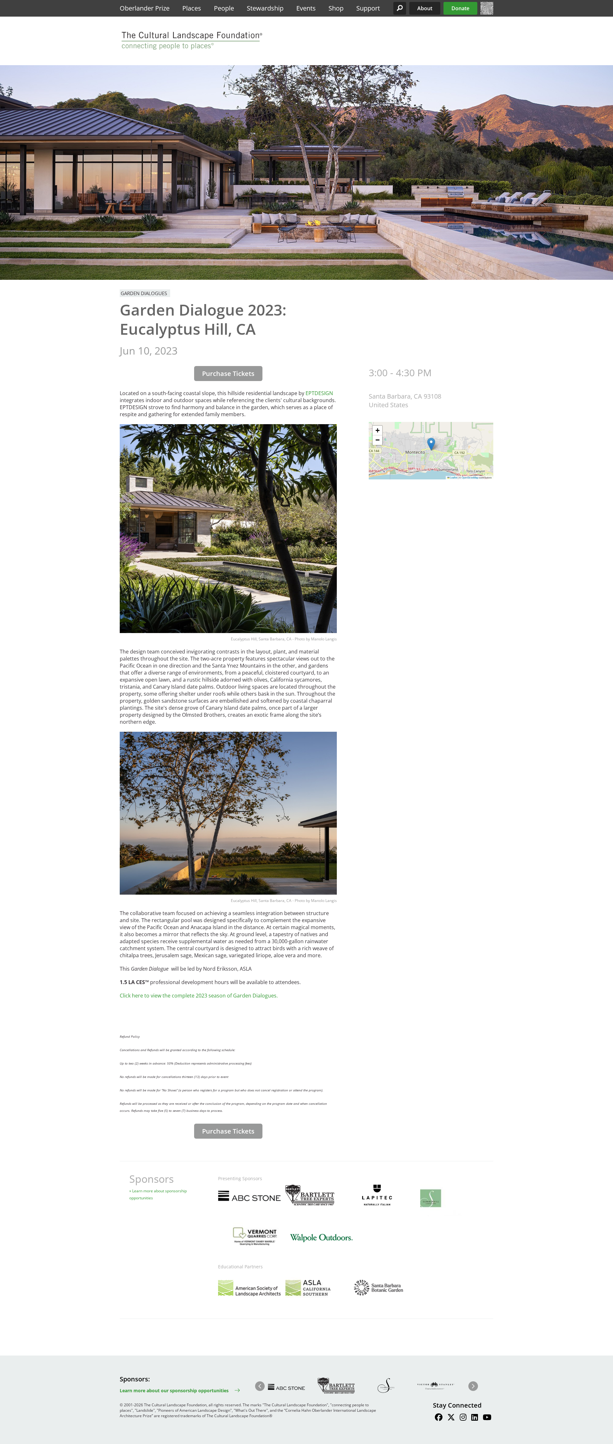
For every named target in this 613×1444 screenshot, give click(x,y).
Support (368, 8)
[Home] (487, 12)
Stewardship (265, 8)
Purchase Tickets (228, 373)
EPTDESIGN (319, 393)
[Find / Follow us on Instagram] (463, 1418)
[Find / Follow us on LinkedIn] (474, 1418)
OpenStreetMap (470, 477)
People (224, 8)
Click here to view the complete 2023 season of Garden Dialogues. (199, 995)
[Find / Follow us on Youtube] (487, 1418)
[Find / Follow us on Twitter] (451, 1418)
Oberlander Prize (145, 8)
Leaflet (453, 477)
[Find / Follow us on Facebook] (439, 1418)
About (424, 8)
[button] (399, 8)
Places (191, 8)
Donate (460, 8)
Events (306, 8)
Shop (336, 8)
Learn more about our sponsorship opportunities (174, 1390)
